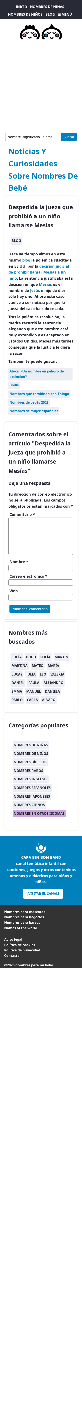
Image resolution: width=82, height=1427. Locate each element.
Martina (20, 665)
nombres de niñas (31, 745)
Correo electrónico (28, 576)
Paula (33, 682)
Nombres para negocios (24, 917)
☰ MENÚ (65, 14)
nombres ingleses (31, 779)
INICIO (21, 6)
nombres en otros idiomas (39, 813)
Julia (31, 674)
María (53, 665)
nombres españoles (32, 787)
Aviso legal (13, 939)
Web (13, 590)
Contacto (12, 955)
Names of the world (20, 928)
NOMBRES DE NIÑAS (47, 6)
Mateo (38, 665)
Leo (43, 674)
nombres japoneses (32, 796)
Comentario (22, 514)
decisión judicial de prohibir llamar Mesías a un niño (38, 272)
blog (16, 240)
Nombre (18, 561)
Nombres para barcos (22, 922)
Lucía (17, 657)
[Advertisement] (41, 85)
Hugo (31, 657)
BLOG (50, 14)
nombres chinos (29, 805)
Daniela (52, 691)
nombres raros (28, 770)
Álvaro (49, 699)
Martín (61, 657)
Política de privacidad (22, 950)
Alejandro (53, 682)
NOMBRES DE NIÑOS (25, 14)
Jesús (35, 290)
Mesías (45, 284)
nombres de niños (31, 753)
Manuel (33, 691)
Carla (32, 699)
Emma (17, 691)
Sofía (45, 657)
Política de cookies (19, 945)
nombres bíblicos (30, 762)
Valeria (57, 674)
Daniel (18, 682)
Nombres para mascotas (24, 911)
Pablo (17, 699)
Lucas (17, 674)
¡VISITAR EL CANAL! (43, 893)
